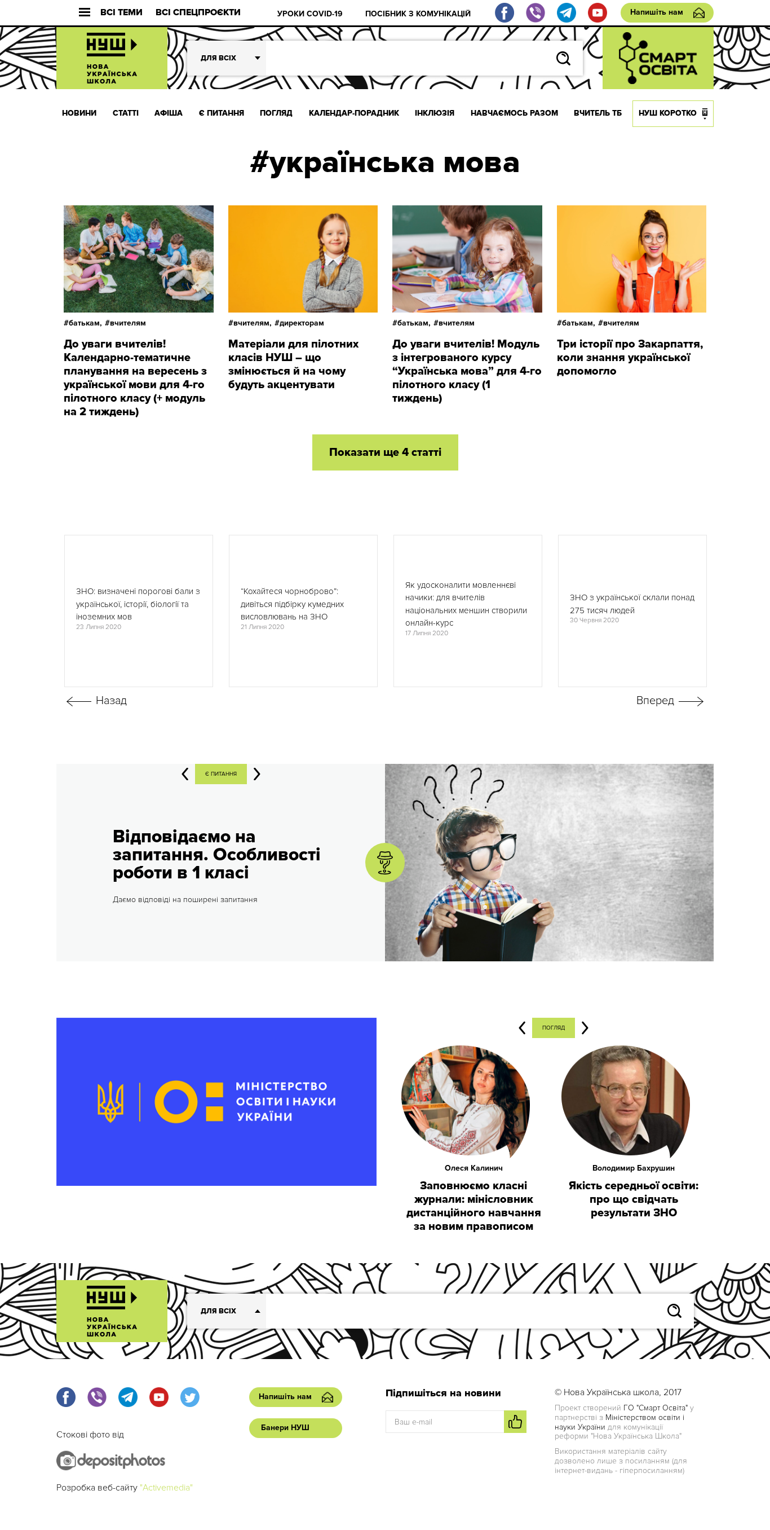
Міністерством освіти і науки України (619, 1422)
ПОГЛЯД (276, 113)
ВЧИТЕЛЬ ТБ (598, 113)
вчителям (128, 323)
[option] (138, 611)
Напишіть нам (656, 12)
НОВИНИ (79, 113)
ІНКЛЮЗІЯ (434, 113)
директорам (302, 323)
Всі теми (121, 12)
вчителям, (252, 323)
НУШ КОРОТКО (668, 113)
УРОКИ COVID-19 (310, 14)
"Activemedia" (166, 1487)
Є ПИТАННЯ (221, 113)
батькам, (85, 323)
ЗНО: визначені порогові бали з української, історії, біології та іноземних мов (138, 604)
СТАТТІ (126, 113)
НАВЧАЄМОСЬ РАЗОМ (514, 113)
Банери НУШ (285, 1427)
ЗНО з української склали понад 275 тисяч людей (632, 603)
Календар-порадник (354, 113)
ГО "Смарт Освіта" (655, 1408)
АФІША (168, 113)
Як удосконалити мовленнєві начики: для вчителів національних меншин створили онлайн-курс (466, 604)
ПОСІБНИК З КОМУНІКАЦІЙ (418, 14)
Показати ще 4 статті (385, 452)
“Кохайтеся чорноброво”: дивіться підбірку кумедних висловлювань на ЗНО (292, 604)
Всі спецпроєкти (198, 12)
